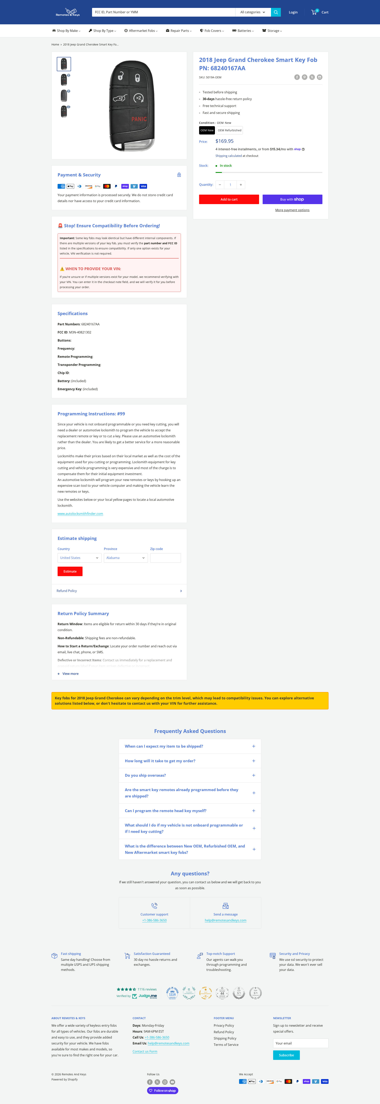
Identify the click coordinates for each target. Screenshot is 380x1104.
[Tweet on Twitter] (312, 77)
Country (64, 549)
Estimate (70, 571)
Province (110, 549)
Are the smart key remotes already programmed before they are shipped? (181, 793)
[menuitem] (66, 31)
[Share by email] (319, 77)
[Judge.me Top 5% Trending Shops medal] (255, 993)
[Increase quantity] (241, 185)
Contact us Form (145, 1051)
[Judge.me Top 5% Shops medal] (239, 993)
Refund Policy (67, 591)
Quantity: (206, 184)
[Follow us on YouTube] (172, 1082)
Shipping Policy (225, 1038)
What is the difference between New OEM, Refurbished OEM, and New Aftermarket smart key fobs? (185, 849)
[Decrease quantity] (220, 185)
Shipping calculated (229, 155)
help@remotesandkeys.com (225, 920)
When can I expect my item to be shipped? (164, 746)
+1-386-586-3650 (154, 920)
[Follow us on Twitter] (157, 1082)
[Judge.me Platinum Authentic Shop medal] (189, 993)
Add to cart (229, 199)
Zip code (156, 549)
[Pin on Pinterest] (304, 77)
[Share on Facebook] (297, 77)
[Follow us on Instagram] (165, 1082)
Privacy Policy (224, 1025)
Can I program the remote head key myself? (165, 810)
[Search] (276, 12)
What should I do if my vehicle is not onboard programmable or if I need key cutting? (184, 828)
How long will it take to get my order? (160, 760)
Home (55, 44)
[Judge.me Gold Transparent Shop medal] (205, 993)
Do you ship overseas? (145, 775)
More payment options (292, 210)
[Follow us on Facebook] (150, 1082)
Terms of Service (226, 1044)
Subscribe (286, 1055)
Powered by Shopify (64, 1079)
